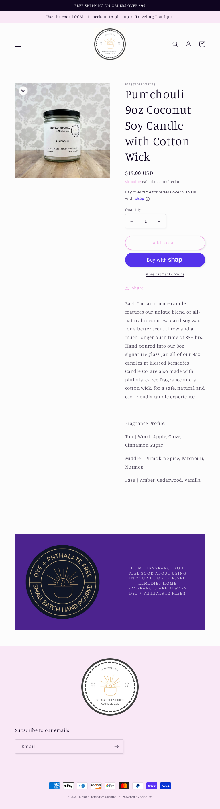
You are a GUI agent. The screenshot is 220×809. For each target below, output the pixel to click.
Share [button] (138, 287)
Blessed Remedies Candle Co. (100, 796)
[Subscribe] (116, 746)
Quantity (133, 209)
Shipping (133, 181)
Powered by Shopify (137, 796)
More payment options (165, 274)
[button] (18, 44)
